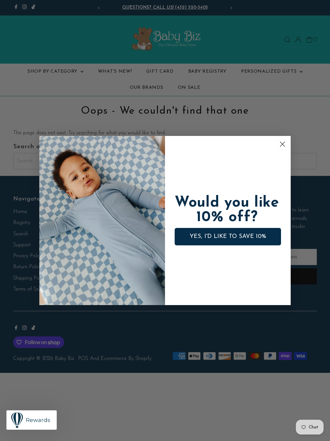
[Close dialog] (282, 144)
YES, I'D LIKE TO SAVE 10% (228, 237)
